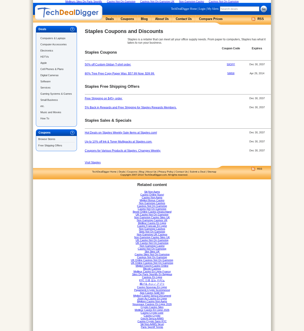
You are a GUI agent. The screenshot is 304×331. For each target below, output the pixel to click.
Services (45, 87)
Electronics (46, 50)
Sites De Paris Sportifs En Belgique (152, 274)
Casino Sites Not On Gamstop (152, 254)
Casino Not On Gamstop (152, 208)
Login (202, 8)
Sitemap (211, 171)
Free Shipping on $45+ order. (104, 98)
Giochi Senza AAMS (152, 318)
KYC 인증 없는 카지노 (152, 280)
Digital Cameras (49, 75)
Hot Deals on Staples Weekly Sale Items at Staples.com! (121, 132)
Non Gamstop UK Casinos (152, 234)
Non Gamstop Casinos (152, 203)
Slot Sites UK (152, 251)
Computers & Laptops (53, 38)
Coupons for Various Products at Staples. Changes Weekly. (123, 150)
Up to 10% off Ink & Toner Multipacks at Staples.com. (118, 141)
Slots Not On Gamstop (152, 231)
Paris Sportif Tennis (152, 327)
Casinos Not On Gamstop (152, 206)
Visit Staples (93, 162)
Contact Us (184, 19)
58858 (230, 73)
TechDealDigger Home (184, 8)
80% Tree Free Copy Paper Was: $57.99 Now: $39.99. (120, 73)
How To (44, 118)
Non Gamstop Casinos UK (152, 220)
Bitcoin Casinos (152, 268)
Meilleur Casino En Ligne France (152, 271)
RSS (260, 19)
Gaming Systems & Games (56, 93)
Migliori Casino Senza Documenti (152, 295)
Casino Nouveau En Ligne (152, 287)
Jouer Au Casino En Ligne (152, 298)
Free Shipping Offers (50, 145)
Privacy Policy (165, 171)
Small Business (49, 99)
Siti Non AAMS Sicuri (152, 324)
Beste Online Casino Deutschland (152, 211)
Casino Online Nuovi (152, 194)
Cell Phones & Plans (52, 69)
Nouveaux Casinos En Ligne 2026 (152, 304)
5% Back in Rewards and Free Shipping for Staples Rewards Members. (131, 107)
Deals (110, 19)
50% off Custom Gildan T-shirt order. (108, 64)
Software (45, 81)
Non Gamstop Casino (152, 245)
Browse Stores (46, 139)
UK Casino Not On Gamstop (152, 214)
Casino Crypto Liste (152, 312)
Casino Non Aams (152, 197)
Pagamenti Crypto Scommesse (152, 290)
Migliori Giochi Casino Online (152, 265)
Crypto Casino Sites (152, 307)
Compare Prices (211, 19)
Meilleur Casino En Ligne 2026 (152, 309)
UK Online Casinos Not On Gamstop (152, 260)
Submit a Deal (197, 171)
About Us (162, 19)
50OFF (231, 64)
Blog (144, 19)
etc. (42, 106)
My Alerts (213, 8)
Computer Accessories (53, 44)
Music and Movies (50, 112)
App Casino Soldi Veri (152, 292)
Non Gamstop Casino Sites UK (152, 217)
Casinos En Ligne (152, 277)
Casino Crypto (152, 315)
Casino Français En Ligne (152, 225)
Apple (43, 62)
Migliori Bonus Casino (152, 200)
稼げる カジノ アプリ (152, 283)
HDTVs (44, 56)
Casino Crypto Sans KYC (152, 321)
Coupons (127, 19)
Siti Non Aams (152, 191)
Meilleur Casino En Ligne (152, 223)
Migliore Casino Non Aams (152, 301)
